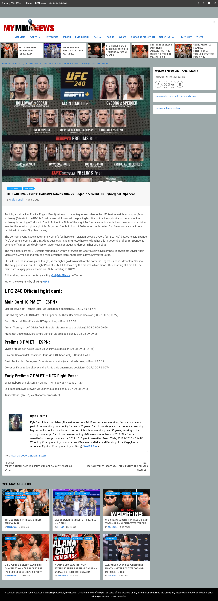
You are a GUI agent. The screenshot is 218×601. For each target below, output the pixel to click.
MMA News (40, 3)
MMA (13, 456)
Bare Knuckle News (14, 493)
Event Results (14, 188)
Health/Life (186, 37)
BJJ (96, 37)
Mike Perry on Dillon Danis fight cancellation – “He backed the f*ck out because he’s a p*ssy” (24, 568)
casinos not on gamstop (167, 108)
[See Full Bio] (98, 446)
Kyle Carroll (17, 199)
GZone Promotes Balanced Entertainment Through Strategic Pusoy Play (203, 51)
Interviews (52, 37)
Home (29, 3)
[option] (22, 50)
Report (60, 527)
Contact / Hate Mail (58, 3)
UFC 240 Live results (36, 456)
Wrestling (165, 37)
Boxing (110, 37)
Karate (122, 37)
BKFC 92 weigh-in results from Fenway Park (27, 50)
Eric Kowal (12, 527)
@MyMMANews (60, 275)
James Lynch (63, 576)
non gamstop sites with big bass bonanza (176, 96)
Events (33, 37)
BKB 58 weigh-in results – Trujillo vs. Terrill (73, 50)
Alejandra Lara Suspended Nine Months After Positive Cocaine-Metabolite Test (124, 568)
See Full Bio (90, 446)
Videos (199, 37)
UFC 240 (20, 456)
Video (88, 538)
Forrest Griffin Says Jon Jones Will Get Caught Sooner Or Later (38, 466)
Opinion (67, 37)
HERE (45, 281)
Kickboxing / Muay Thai (143, 37)
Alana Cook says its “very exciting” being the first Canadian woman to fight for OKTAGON (76, 568)
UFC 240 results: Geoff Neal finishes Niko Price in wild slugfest (117, 466)
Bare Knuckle (82, 37)
